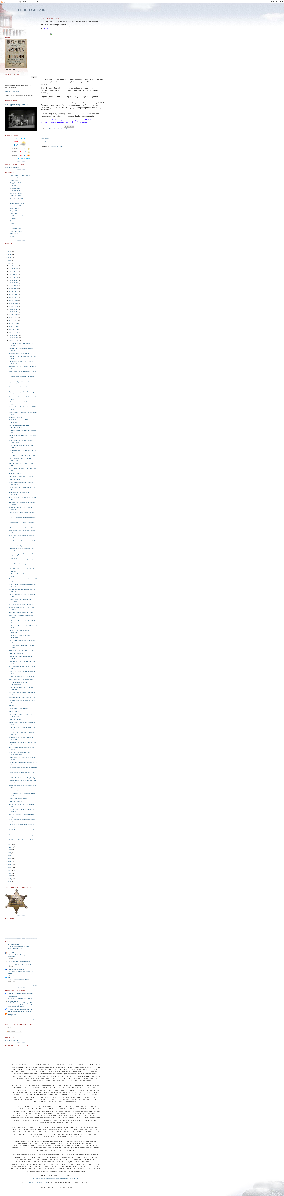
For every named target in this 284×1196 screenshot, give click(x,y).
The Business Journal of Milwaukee (19, 961)
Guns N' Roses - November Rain (18, 708)
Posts (9, 1028)
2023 (9, 260)
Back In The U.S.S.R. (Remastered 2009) (21, 840)
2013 (9, 867)
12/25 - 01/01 (13, 266)
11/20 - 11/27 (13, 274)
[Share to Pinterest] (73, 126)
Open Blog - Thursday (15, 546)
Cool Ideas (13, 185)
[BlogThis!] (67, 126)
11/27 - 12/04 (13, 271)
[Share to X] (69, 126)
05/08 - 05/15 (13, 303)
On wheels (13, 218)
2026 (9, 252)
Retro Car (13, 223)
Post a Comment (45, 138)
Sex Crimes (13, 226)
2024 (9, 257)
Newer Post (44, 142)
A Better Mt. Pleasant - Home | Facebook (20, 993)
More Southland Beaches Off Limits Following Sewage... (19, 753)
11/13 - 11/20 (13, 277)
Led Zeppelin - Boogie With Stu (16, 104)
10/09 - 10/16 (13, 283)
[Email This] (65, 126)
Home (72, 142)
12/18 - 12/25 (13, 268)
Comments (11, 1031)
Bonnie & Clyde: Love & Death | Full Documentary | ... (20, 631)
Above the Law (12, 996)
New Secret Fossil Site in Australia (19, 353)
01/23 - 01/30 (13, 332)
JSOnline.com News (14, 978)
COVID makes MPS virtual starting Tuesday (22, 778)
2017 (9, 856)
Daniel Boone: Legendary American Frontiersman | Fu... (20, 636)
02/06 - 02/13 (13, 326)
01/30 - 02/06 (13, 329)
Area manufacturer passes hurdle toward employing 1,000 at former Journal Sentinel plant (21, 964)
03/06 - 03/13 (13, 315)
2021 (9, 844)
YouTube (12, 236)
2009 (9, 879)
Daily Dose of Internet (16, 193)
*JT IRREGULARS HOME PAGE (20, 175)
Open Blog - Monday (15, 801)
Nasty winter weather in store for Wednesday (22, 604)
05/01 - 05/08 (13, 306)
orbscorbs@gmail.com (12, 92)
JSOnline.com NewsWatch (16, 969)
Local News (13, 213)
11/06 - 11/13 (13, 280)
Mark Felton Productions (17, 216)
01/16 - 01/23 (13, 335)
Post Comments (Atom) (56, 146)
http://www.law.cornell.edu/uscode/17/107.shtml (55, 1178)
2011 (9, 873)
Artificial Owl (12, 1014)
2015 (9, 861)
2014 (9, 864)
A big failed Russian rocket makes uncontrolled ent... (19, 426)
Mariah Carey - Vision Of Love (18, 799)
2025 (9, 254)
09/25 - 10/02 (13, 289)
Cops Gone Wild (15, 191)
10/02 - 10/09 (13, 286)
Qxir (11, 221)
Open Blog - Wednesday (16, 653)
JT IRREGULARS (32, 9)
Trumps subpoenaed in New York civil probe (22, 676)
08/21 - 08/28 (13, 300)
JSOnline (57, 128)
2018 (9, 853)
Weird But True (14, 233)
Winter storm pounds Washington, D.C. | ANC (22, 697)
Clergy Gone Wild (15, 183)
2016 (9, 859)
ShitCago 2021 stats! (15, 473)
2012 (9, 870)
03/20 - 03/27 (13, 309)
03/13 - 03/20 (13, 312)
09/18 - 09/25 (13, 292)
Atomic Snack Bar (15, 178)
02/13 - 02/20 (13, 323)
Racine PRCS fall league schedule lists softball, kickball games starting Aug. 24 (20, 947)
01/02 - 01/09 (13, 341)
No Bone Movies (14, 711)
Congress (50, 128)
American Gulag (13, 1001)
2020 (9, 847)
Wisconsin (64, 128)
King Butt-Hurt (14, 208)
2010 (9, 876)
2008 (9, 882)
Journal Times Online (16, 206)
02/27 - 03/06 (13, 318)
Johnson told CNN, (74, 113)
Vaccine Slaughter (14, 791)
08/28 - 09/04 (13, 297)
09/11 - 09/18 (13, 294)
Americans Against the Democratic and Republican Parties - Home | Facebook (20, 1010)
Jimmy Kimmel (14, 201)
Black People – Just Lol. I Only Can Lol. (21, 650)
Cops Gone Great (15, 188)
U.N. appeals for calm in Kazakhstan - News (22, 455)
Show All (35, 985)
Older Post (101, 142)
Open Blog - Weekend (15, 417)
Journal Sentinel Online (17, 203)
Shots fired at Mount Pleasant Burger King (21, 612)
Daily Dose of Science (16, 198)
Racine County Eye (14, 944)
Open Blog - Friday (14, 479)
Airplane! (12, 705)
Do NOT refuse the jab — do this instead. (21, 476)
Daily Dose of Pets (15, 196)
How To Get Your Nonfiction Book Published (20, 998)
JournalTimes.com (14, 953)
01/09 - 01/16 (13, 338)
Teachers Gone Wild (16, 228)
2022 (9, 263)
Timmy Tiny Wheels (16, 231)
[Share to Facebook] (71, 126)
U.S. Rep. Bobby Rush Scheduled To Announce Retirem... (20, 683)
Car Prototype (14, 180)
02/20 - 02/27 (13, 321)
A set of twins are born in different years (21, 679)
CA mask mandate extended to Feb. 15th (21, 528)
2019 (9, 850)
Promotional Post (12, 1016)
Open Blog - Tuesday (15, 719)
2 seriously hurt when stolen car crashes (18, 979)
